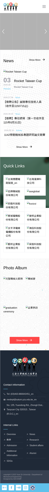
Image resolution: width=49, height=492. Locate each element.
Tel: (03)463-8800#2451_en (20, 394)
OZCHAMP (17, 479)
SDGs (10, 461)
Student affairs (36, 445)
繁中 (4, 488)
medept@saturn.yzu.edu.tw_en (22, 399)
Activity (19, 130)
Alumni (33, 453)
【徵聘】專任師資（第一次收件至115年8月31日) (23, 120)
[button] (44, 6)
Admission (12, 445)
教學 (9, 440)
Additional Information (12, 453)
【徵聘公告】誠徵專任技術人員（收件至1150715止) (22, 103)
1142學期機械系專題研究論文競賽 (24, 134)
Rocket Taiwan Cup (28, 81)
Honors (7, 89)
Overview (11, 434)
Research (34, 440)
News (17, 97)
